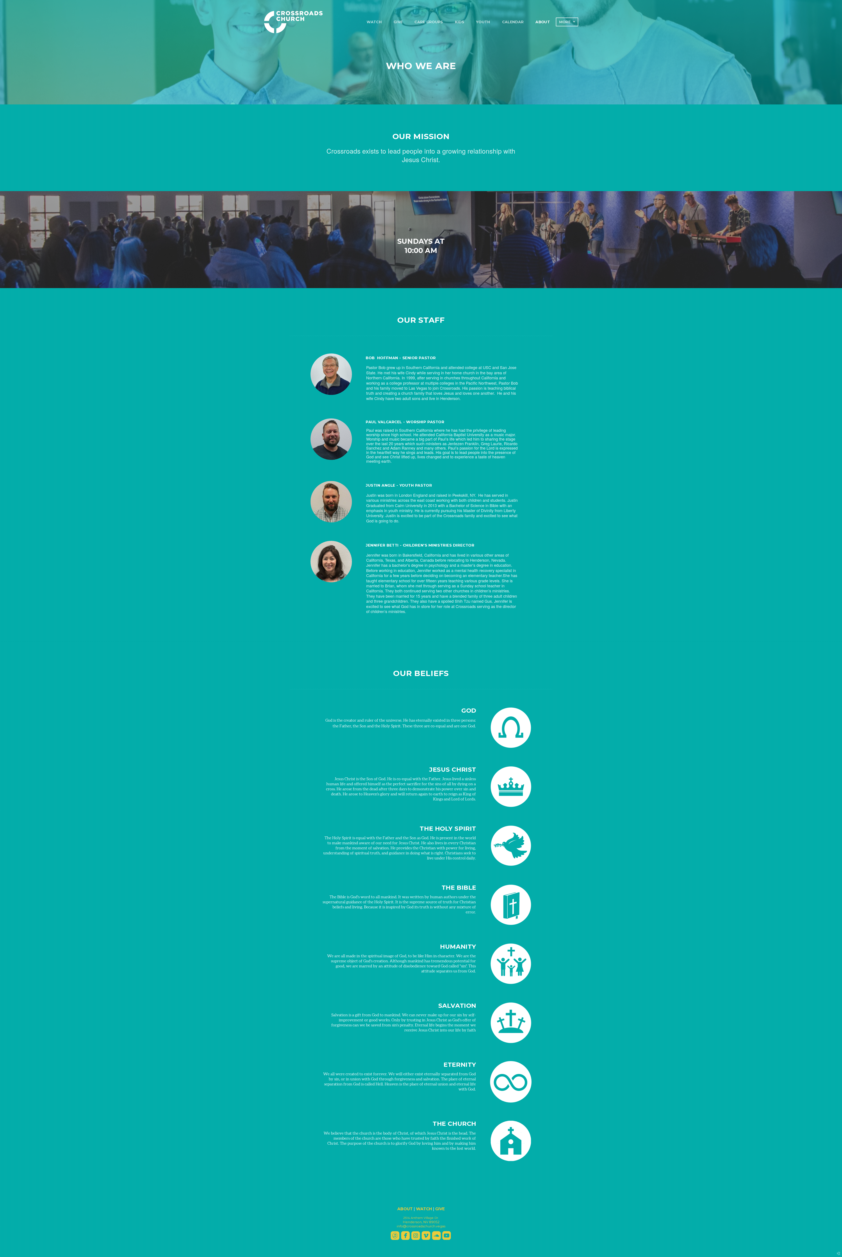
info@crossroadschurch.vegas (421, 1226)
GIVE (440, 1209)
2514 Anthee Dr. (421, 1217)
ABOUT (405, 1209)
